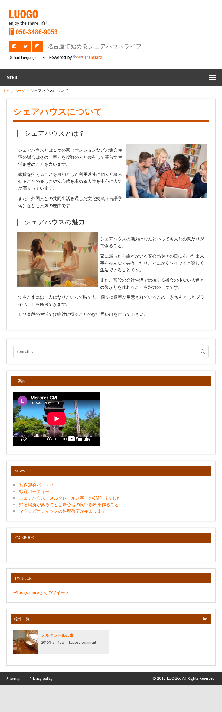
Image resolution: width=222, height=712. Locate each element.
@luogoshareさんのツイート (41, 592)
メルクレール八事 (57, 635)
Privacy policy (41, 679)
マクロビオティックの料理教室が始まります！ (64, 511)
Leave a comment (82, 642)
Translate (93, 57)
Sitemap (13, 679)
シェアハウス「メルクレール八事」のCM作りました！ (72, 498)
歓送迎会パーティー (38, 485)
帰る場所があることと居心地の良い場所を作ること (69, 504)
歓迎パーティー (34, 491)
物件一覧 (22, 619)
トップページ (14, 90)
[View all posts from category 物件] (205, 619)
